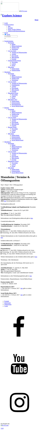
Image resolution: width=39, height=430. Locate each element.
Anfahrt (14, 54)
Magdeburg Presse (13, 161)
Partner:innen (15, 68)
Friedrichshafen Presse (14, 60)
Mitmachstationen (17, 46)
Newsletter (15, 62)
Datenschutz (7, 304)
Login (6, 23)
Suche (8, 34)
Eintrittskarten (16, 85)
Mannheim (7, 72)
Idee (9, 26)
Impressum (7, 303)
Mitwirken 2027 (12, 99)
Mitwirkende (15, 57)
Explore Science (9, 24)
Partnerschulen (16, 70)
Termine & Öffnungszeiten (19, 52)
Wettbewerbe (15, 47)
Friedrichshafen (8, 41)
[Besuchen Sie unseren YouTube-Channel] (19, 383)
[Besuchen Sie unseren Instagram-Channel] (19, 420)
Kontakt (10, 28)
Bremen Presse (12, 127)
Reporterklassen (16, 104)
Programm (11, 42)
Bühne (13, 44)
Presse (6, 32)
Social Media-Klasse (17, 106)
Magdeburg (7, 142)
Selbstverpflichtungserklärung (16, 31)
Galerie (14, 64)
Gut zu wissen (12, 51)
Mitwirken (11, 67)
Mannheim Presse (13, 93)
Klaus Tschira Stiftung (14, 29)
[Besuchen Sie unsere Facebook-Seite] (19, 345)
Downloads (15, 55)
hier (5, 201)
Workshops (15, 49)
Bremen (6, 107)
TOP (2, 428)
